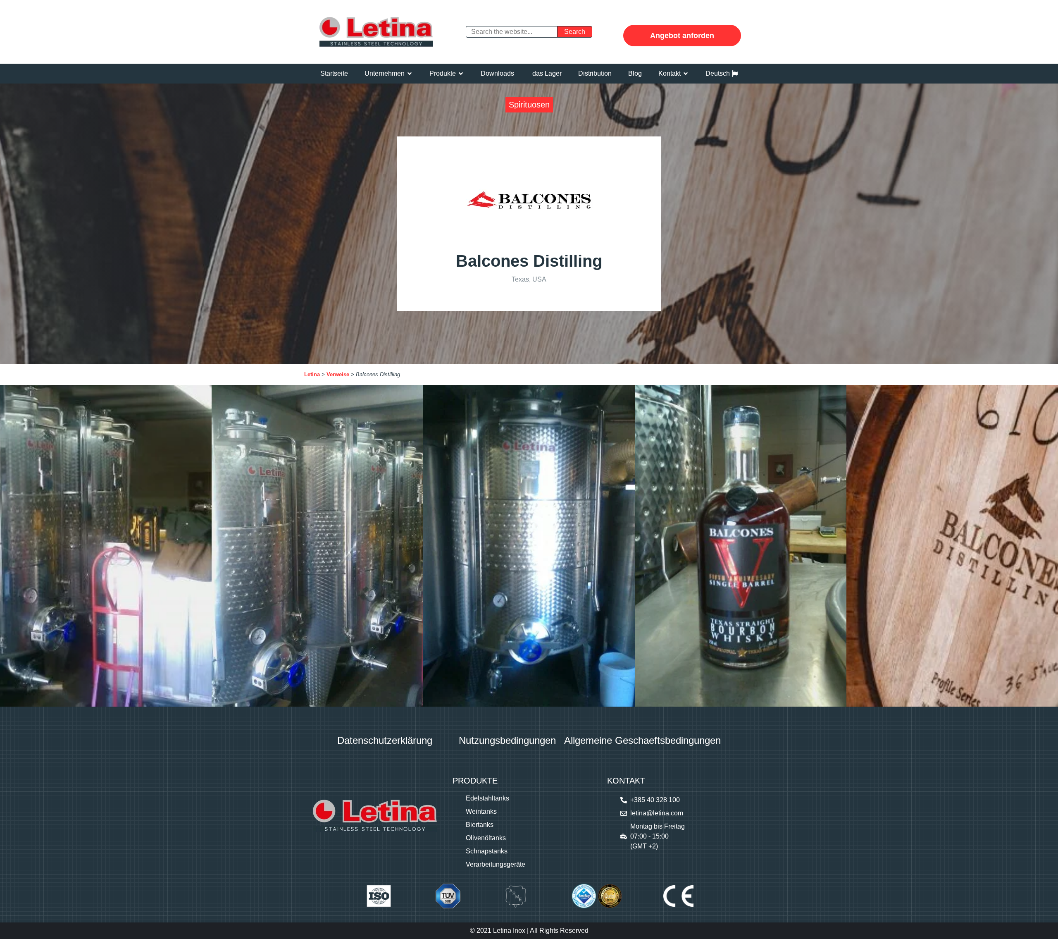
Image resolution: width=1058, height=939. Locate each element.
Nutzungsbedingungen (507, 740)
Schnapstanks (487, 851)
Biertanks (479, 824)
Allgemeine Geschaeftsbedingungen (642, 740)
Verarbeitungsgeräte (495, 864)
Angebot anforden (682, 35)
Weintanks (481, 811)
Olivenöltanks (486, 837)
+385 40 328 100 (655, 799)
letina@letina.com (656, 813)
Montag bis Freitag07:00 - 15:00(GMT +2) (657, 836)
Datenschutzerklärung (384, 740)
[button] (388, 74)
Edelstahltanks (487, 798)
